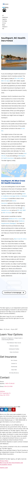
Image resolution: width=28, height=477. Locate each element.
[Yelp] (14, 410)
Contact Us (14, 363)
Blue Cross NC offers (20, 239)
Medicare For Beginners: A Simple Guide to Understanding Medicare (12, 338)
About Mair (14, 369)
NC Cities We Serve (14, 372)
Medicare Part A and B (15, 219)
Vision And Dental (14, 352)
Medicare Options (14, 345)
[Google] (10, 410)
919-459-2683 (19, 78)
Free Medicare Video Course (14, 342)
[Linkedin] (6, 410)
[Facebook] (2, 410)
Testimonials (14, 366)
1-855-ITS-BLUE (9, 383)
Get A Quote (14, 360)
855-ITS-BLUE (5, 81)
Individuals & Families (14, 349)
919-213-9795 (8, 386)
